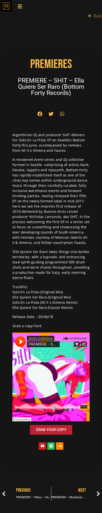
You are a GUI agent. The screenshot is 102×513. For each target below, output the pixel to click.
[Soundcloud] (59, 446)
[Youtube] (42, 446)
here (38, 325)
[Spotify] (51, 446)
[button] (40, 113)
